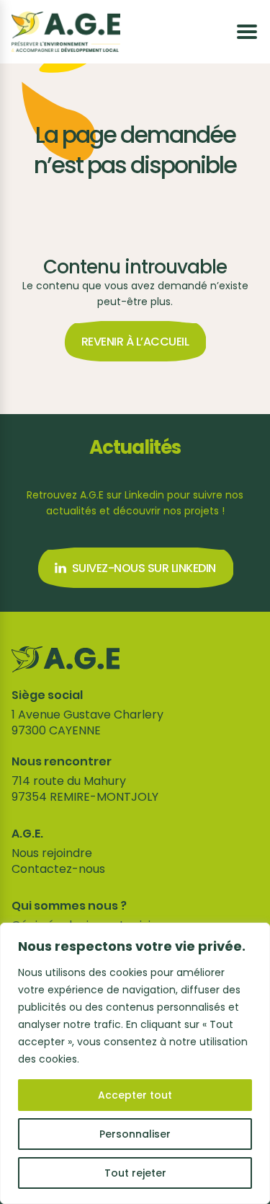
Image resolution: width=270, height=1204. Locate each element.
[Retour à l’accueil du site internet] (66, 32)
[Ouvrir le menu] (246, 31)
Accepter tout (135, 1095)
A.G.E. (27, 834)
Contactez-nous (58, 869)
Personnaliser (135, 1134)
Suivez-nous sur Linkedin (144, 568)
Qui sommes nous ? (69, 906)
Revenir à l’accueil (135, 341)
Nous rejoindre (52, 853)
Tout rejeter (135, 1173)
